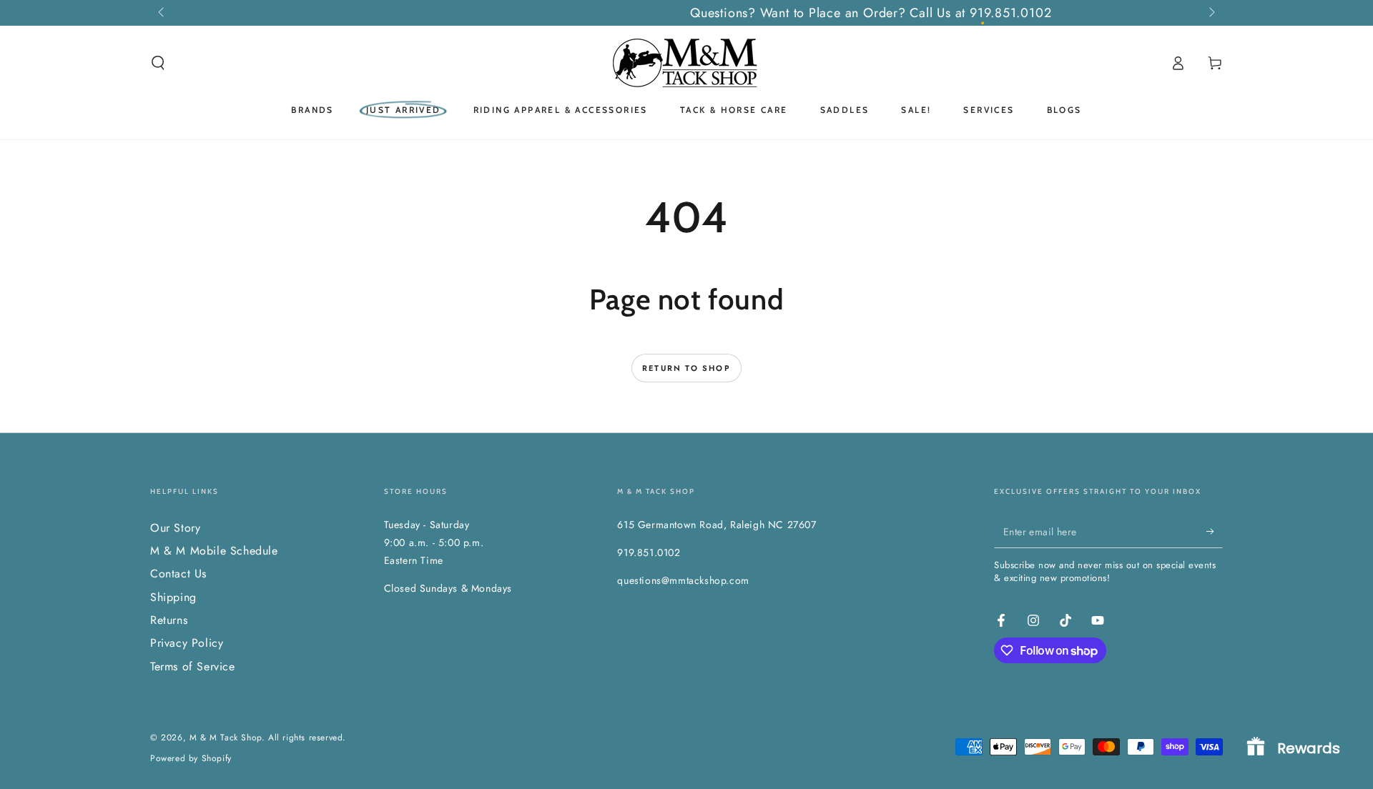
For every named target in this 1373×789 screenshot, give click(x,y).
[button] (158, 63)
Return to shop (686, 368)
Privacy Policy (186, 643)
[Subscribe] (1214, 531)
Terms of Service (192, 666)
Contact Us (178, 573)
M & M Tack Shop (226, 737)
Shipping (173, 597)
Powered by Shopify (191, 759)
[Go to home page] (686, 63)
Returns (168, 620)
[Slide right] (1211, 13)
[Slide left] (162, 13)
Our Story (175, 528)
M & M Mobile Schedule (214, 550)
